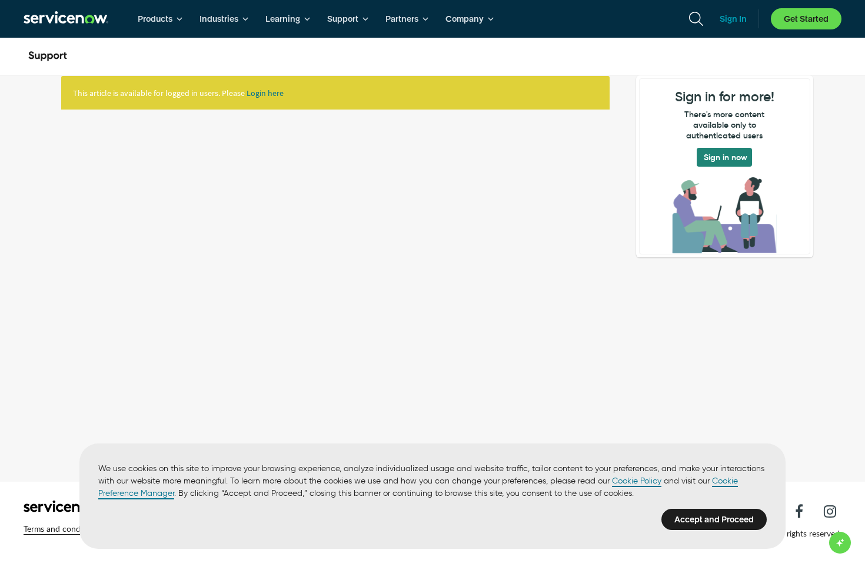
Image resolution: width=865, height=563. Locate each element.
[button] (62, 529)
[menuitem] (160, 19)
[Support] (47, 56)
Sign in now (725, 157)
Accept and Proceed (714, 519)
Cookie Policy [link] (636, 481)
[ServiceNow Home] (66, 19)
